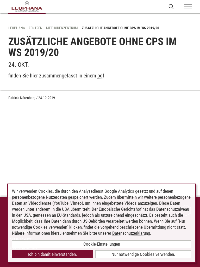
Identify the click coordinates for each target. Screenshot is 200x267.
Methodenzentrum (62, 28)
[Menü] (188, 7)
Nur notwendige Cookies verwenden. (143, 254)
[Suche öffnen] (171, 6)
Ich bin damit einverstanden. (52, 254)
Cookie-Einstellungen (101, 244)
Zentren (35, 28)
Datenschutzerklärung (131, 233)
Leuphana (16, 28)
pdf (100, 75)
